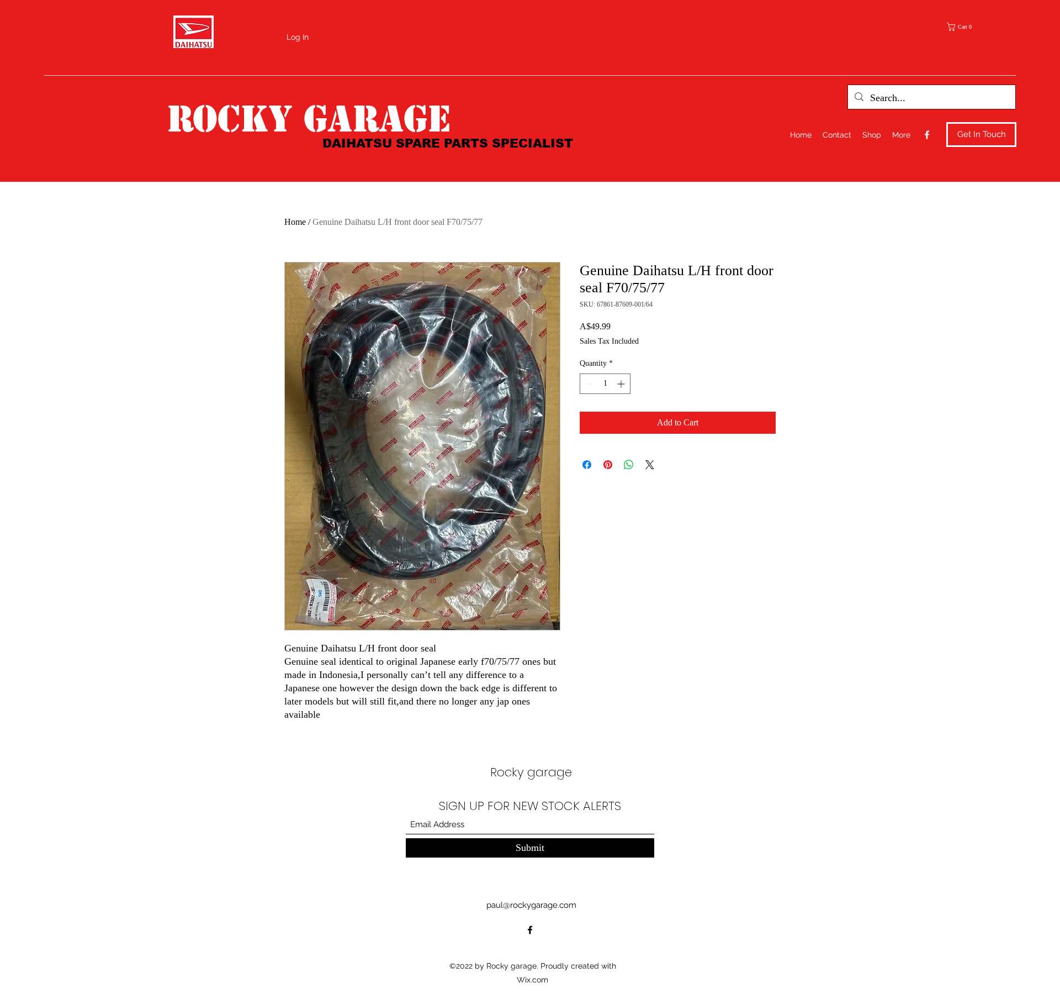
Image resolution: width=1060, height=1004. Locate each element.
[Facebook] (926, 134)
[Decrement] (588, 383)
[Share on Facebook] (586, 464)
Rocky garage (309, 119)
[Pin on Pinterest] (607, 464)
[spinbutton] (605, 383)
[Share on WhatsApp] (628, 464)
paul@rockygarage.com (531, 905)
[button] (963, 27)
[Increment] (622, 383)
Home (295, 222)
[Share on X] (649, 464)
